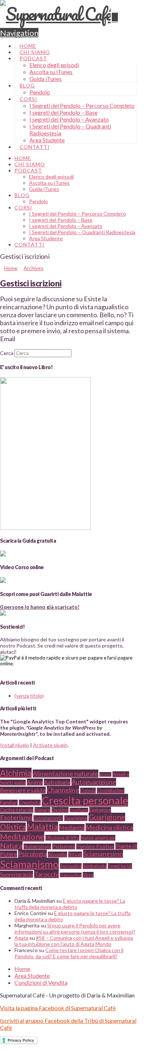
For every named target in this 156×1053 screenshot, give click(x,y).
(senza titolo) (29, 696)
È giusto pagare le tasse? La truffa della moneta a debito (70, 904)
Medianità (72, 827)
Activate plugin (50, 745)
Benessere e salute (23, 790)
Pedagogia (63, 846)
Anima (35, 782)
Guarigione (75, 818)
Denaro (42, 810)
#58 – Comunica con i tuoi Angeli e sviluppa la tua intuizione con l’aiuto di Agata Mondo (74, 941)
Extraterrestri (48, 818)
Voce (88, 875)
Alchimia (16, 773)
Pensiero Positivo (95, 846)
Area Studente (32, 975)
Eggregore (100, 810)
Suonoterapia (16, 874)
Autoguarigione (93, 782)
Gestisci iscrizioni (31, 283)
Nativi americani (98, 838)
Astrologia (57, 782)
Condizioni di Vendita (41, 982)
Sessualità (71, 866)
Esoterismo (16, 817)
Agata (21, 938)
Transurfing (71, 875)
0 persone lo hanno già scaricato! (39, 607)
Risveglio (57, 854)
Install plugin (14, 745)
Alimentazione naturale (65, 773)
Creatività (30, 802)
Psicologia (32, 854)
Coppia (88, 790)
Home (22, 968)
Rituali (75, 854)
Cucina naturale (16, 810)
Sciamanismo (29, 864)
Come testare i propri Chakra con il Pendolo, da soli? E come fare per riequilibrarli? (69, 953)
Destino (60, 810)
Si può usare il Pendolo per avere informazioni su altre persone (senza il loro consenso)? (75, 928)
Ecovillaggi (79, 810)
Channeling (63, 790)
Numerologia (37, 846)
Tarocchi (46, 874)
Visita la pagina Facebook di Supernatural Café (58, 1007)
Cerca (6, 353)
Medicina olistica (109, 827)
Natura (11, 845)
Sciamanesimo (103, 854)
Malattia (42, 826)
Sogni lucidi (120, 866)
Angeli (105, 774)
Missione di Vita (62, 838)
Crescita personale (85, 800)
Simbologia (95, 866)
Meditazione (22, 836)
